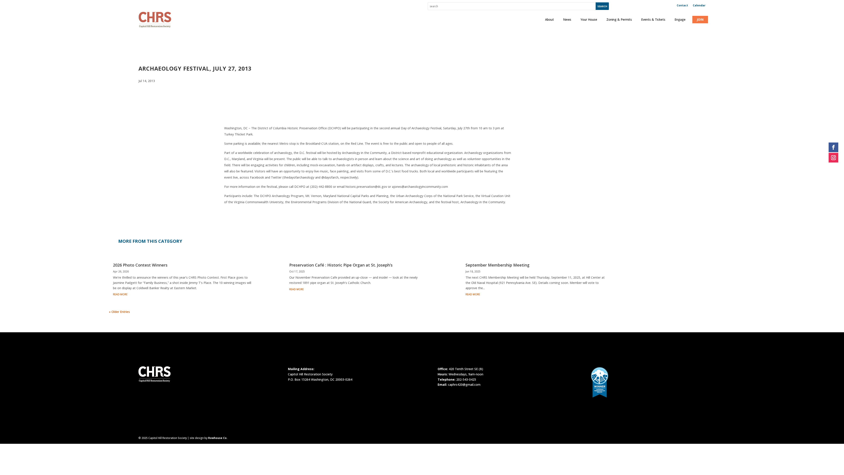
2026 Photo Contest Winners (140, 265)
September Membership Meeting (497, 265)
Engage (680, 19)
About (549, 19)
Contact (682, 5)
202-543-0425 (466, 379)
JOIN (700, 19)
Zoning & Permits (619, 19)
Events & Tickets (653, 19)
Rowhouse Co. (217, 438)
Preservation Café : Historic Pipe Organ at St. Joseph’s (341, 265)
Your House (588, 19)
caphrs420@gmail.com (464, 384)
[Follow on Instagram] (833, 158)
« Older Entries (119, 312)
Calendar (699, 5)
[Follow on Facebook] (833, 147)
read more (120, 294)
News (567, 19)
